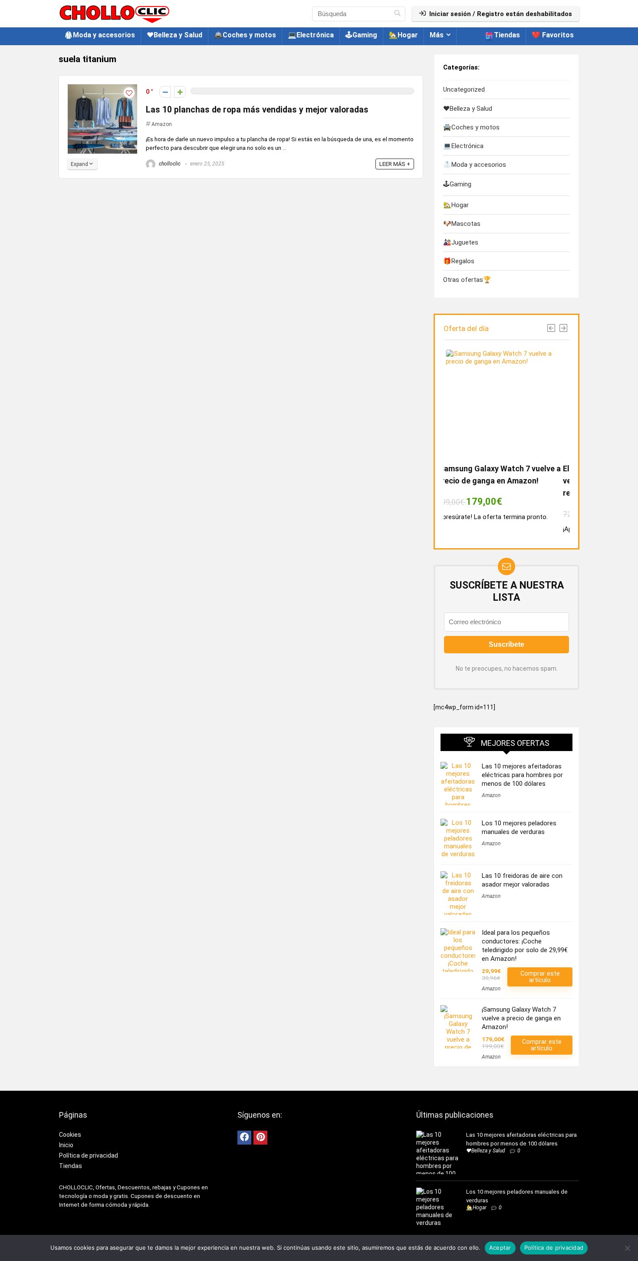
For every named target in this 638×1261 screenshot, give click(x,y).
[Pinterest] (260, 1138)
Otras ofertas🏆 (467, 280)
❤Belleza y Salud (174, 35)
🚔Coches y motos (245, 35)
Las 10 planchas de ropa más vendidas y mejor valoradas (257, 110)
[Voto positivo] (180, 92)
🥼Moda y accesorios (99, 35)
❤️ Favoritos (553, 35)
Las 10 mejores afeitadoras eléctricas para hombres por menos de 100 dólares (522, 775)
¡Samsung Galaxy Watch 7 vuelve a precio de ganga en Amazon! (521, 1018)
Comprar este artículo (540, 976)
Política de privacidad (88, 1155)
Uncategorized (464, 89)
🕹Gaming (361, 35)
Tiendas (507, 35)
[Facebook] (244, 1138)
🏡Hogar (403, 35)
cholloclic (169, 164)
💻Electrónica (311, 35)
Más (437, 35)
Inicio (66, 1145)
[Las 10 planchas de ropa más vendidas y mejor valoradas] (102, 88)
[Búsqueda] (397, 14)
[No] (627, 1248)
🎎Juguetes (460, 242)
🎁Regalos (458, 261)
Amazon (161, 124)
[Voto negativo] (165, 92)
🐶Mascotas (461, 224)
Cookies (70, 1134)
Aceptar (500, 1247)
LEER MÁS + (394, 164)
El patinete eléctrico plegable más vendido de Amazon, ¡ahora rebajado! (510, 480)
